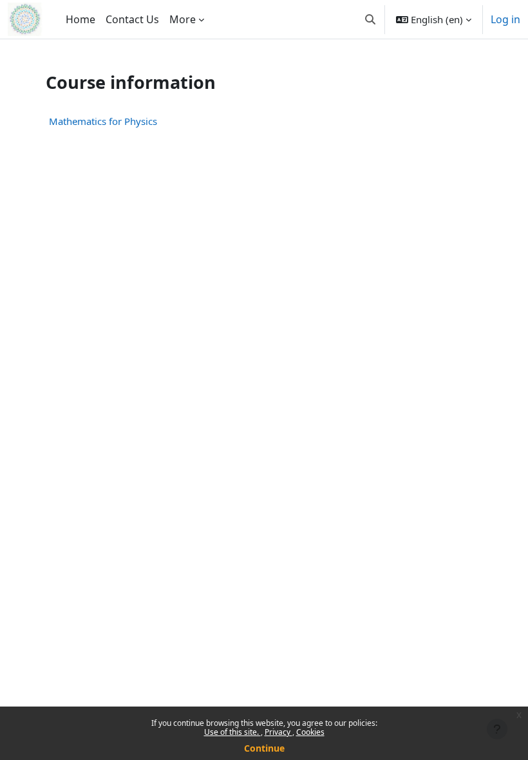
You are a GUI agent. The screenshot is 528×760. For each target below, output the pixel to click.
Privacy (278, 732)
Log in (505, 19)
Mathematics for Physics (103, 121)
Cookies (310, 732)
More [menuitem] (182, 19)
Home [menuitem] (80, 19)
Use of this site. (232, 732)
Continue (264, 748)
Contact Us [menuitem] (132, 19)
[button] (370, 19)
